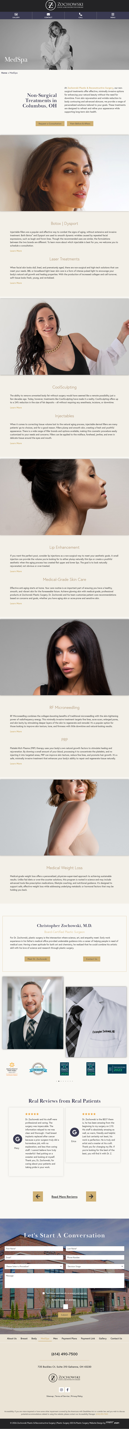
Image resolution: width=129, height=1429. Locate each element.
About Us (12, 1338)
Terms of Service (62, 1396)
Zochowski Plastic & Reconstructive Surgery (90, 87)
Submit (64, 1315)
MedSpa (45, 1338)
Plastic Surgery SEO (65, 1423)
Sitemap (50, 1396)
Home (4, 72)
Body (34, 1338)
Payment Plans (69, 1338)
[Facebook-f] (67, 1389)
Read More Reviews (64, 1196)
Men (55, 1338)
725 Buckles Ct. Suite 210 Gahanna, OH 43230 (64, 1366)
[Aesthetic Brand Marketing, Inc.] (116, 1423)
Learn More (16, 250)
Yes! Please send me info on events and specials (66, 1293)
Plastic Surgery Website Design (89, 1423)
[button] (56, 1081)
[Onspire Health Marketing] (110, 1423)
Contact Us (116, 1338)
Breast (24, 1338)
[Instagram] (61, 1389)
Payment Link (88, 1338)
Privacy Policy (77, 1396)
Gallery (103, 1338)
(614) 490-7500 (64, 1353)
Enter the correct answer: (64, 1299)
